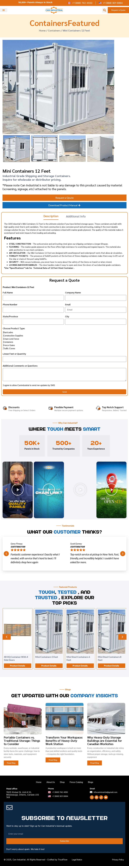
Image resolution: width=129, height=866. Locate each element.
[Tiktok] (101, 797)
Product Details (17, 665)
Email (68, 304)
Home (42, 30)
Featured (83, 23)
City (67, 316)
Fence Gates (9, 345)
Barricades (8, 332)
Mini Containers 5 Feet (46, 657)
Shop (62, 782)
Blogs (90, 782)
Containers (49, 23)
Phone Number (10, 304)
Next (113, 148)
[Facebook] (96, 797)
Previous (3, 148)
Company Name (73, 292)
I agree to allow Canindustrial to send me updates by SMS (29, 385)
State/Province (10, 316)
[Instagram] (92, 797)
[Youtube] (106, 797)
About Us (50, 782)
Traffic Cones (9, 348)
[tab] (50, 217)
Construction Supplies (13, 336)
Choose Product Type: (14, 328)
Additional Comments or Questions (20, 366)
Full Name (8, 292)
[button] (3, 10)
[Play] (18, 490)
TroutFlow (62, 859)
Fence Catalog (76, 782)
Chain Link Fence (11, 339)
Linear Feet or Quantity (14, 354)
